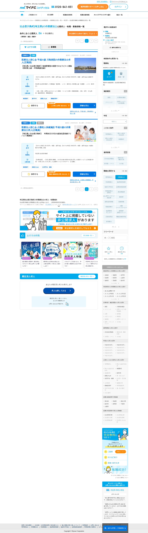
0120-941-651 (62, 7)
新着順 (53, 47)
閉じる (114, 226)
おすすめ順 (31, 47)
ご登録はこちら (120, 451)
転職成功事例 (67, 14)
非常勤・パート (109, 163)
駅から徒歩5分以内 (121, 134)
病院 (109, 97)
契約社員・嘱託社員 (121, 158)
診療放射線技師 (77, 527)
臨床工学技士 (65, 527)
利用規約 (85, 525)
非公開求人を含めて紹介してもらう (82, 33)
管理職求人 (109, 134)
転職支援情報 (85, 14)
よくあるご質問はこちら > (121, 477)
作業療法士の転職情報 (41, 20)
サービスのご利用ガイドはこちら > (119, 475)
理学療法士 (24, 527)
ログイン (118, 7)
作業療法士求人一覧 (56, 20)
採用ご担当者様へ (102, 1)
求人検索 (50, 14)
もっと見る (114, 110)
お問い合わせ (95, 525)
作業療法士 (34, 527)
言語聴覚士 (44, 527)
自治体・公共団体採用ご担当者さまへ (47, 525)
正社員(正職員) (109, 158)
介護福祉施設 (121, 97)
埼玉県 (66, 20)
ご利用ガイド (33, 14)
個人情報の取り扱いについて (71, 525)
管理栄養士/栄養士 (90, 527)
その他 (121, 163)
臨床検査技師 (54, 527)
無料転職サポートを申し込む (92, 7)
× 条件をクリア (115, 51)
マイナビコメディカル (26, 20)
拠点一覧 (119, 14)
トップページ (22, 14)
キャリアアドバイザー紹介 (102, 14)
